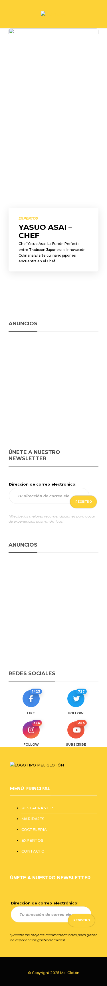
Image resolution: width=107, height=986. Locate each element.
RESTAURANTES (37, 808)
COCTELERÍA (34, 829)
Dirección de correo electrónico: (42, 484)
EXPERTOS (28, 218)
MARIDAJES (33, 818)
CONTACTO (33, 851)
